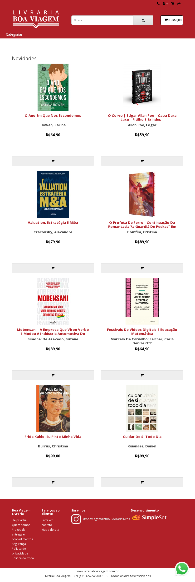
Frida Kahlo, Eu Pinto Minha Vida (52, 436)
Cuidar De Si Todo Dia (142, 436)
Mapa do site (50, 530)
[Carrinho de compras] (172, 4)
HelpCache (19, 520)
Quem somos (21, 525)
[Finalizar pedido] (179, 4)
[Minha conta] (165, 4)
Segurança (19, 544)
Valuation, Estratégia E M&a (53, 222)
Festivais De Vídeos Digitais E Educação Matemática (142, 331)
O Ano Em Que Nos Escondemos (53, 115)
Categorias (14, 34)
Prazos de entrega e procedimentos (22, 534)
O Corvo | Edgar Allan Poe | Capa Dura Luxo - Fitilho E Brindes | (142, 117)
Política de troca (23, 558)
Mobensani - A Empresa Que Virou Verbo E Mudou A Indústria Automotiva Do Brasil (53, 333)
